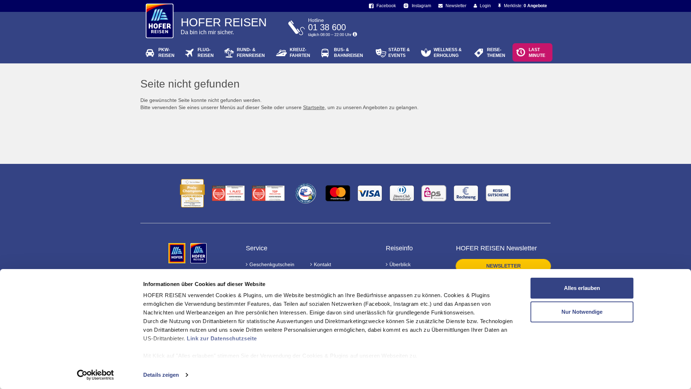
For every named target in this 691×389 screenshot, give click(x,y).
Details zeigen (161, 375)
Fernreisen (251, 52)
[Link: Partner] (178, 253)
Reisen (166, 52)
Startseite (314, 107)
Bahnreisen (348, 52)
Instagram (421, 5)
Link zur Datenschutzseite (222, 338)
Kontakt (322, 264)
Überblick (400, 264)
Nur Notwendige (581, 312)
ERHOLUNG (448, 52)
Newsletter (455, 5)
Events (399, 52)
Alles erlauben (582, 288)
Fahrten (300, 52)
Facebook (385, 5)
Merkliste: (525, 5)
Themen (496, 52)
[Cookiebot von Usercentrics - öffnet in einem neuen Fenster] (95, 375)
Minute (537, 52)
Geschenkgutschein (271, 264)
